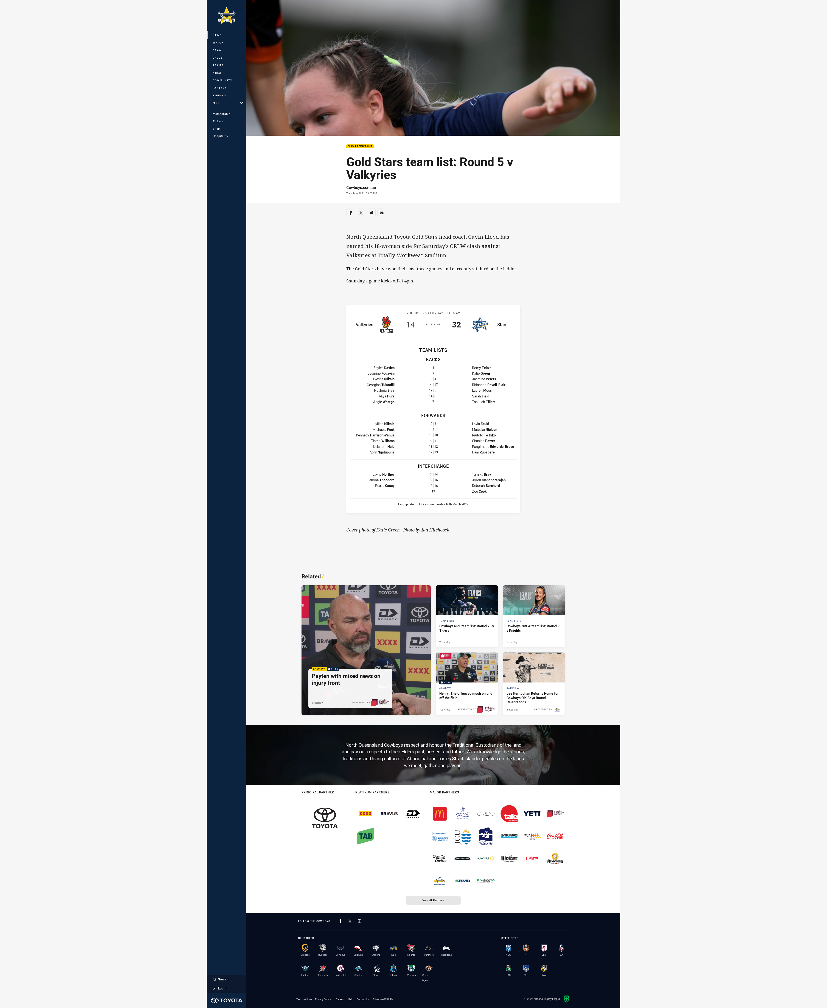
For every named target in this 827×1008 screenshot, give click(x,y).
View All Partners (433, 900)
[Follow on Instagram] (359, 921)
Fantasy (220, 87)
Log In (223, 988)
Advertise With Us (383, 999)
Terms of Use (304, 999)
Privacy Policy (323, 999)
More (217, 102)
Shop (216, 129)
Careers (340, 999)
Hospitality (220, 136)
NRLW (217, 72)
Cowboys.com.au (361, 187)
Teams (218, 65)
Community (223, 80)
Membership (221, 114)
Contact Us (363, 999)
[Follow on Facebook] (340, 921)
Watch (218, 42)
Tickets (218, 121)
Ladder (219, 57)
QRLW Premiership (360, 146)
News (217, 35)
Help (350, 999)
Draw (217, 50)
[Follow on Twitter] (350, 921)
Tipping (219, 95)
